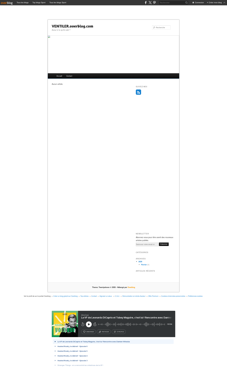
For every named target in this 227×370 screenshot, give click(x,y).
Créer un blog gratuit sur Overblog (65, 296)
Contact (69, 76)
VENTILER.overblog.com (72, 26)
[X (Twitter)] (150, 2)
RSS (138, 92)
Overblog (131, 287)
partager (105, 331)
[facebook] (145, 2)
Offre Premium (153, 296)
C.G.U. (117, 296)
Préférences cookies (195, 296)
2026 (140, 261)
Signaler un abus (106, 296)
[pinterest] (154, 2)
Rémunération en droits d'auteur (133, 296)
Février (144, 264)
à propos (120, 331)
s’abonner (90, 331)
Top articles (84, 296)
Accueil (59, 76)
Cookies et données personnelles (173, 296)
